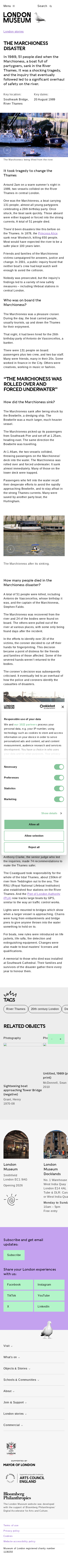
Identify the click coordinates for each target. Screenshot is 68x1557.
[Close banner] (63, 707)
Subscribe (14, 1255)
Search (42, 6)
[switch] (59, 777)
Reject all (34, 847)
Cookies (8, 1536)
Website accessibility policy (19, 1541)
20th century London (45, 1008)
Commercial (11, 1425)
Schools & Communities (19, 1379)
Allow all (34, 824)
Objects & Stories (15, 1368)
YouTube (44, 1295)
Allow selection (34, 835)
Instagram (44, 1284)
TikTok (11, 1295)
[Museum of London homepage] (24, 19)
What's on (10, 1357)
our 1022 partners (25, 724)
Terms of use (10, 1525)
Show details (49, 813)
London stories (13, 31)
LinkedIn (43, 1306)
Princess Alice (48, 233)
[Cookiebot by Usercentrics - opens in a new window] (41, 707)
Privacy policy (11, 1531)
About (7, 1391)
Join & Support (13, 1402)
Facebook (14, 1284)
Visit (6, 1345)
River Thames (15, 1008)
